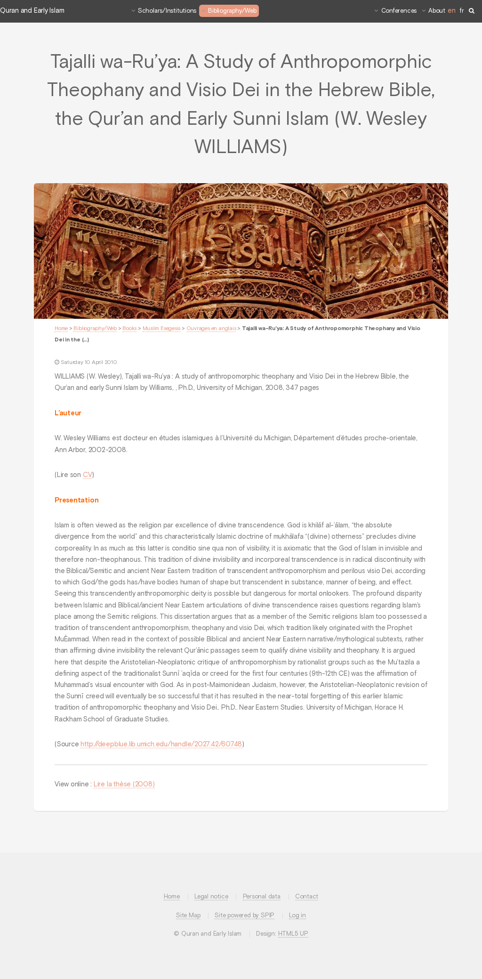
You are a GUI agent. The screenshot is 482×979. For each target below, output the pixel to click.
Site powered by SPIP (244, 916)
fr (462, 11)
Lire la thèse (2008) (124, 784)
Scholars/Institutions (167, 11)
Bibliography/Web (232, 11)
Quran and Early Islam (32, 11)
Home (61, 329)
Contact (306, 897)
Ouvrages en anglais (211, 329)
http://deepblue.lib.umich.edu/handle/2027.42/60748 (161, 744)
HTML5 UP (293, 934)
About (436, 11)
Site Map (188, 916)
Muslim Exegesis (162, 329)
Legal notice (211, 897)
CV (87, 475)
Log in (297, 916)
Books (129, 329)
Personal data (262, 897)
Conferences (399, 11)
